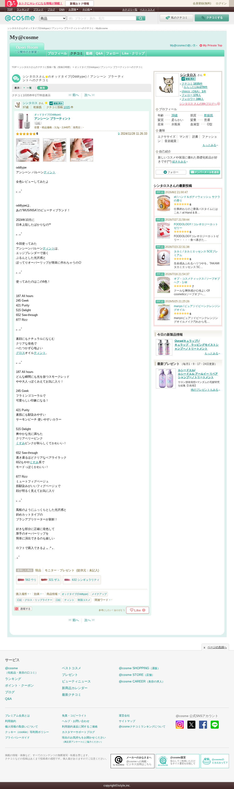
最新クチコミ (71, 694)
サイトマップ (127, 721)
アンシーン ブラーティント (52, 118)
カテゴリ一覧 (129, 9)
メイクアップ (99, 594)
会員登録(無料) (202, 3)
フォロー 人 (191, 95)
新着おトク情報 (79, 3)
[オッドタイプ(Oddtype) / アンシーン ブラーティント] (24, 126)
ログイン (221, 3)
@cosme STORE (136, 675)
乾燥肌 (208, 115)
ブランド (38, 9)
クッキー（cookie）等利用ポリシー (27, 732)
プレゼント (70, 675)
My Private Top (212, 45)
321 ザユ (54, 579)
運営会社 (124, 715)
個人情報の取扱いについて (21, 726)
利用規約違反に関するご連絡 (80, 726)
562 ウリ (30, 579)
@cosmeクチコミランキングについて (142, 726)
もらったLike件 (195, 87)
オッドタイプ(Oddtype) (47, 114)
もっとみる (209, 145)
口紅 (37, 123)
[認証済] (55, 103)
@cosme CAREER (142, 681)
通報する (23, 609)
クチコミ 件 (192, 83)
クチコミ (76, 53)
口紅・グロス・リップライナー (34, 600)
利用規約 (10, 721)
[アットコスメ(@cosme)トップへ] (20, 19)
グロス (20, 353)
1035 (67, 107)
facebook (203, 725)
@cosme (21, 670)
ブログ (51, 9)
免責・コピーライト (74, 715)
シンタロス (30, 103)
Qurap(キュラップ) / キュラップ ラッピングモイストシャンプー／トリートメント (196, 344)
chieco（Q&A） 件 (194, 91)
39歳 (174, 115)
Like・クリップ (133, 53)
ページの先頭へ (217, 647)
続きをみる (179, 161)
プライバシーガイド (17, 737)
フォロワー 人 (193, 99)
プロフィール (57, 53)
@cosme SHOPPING (139, 668)
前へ (75, 95)
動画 (89, 53)
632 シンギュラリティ (85, 579)
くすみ (20, 443)
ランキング (23, 9)
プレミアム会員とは (17, 715)
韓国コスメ (84, 600)
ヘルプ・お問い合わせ (75, 721)
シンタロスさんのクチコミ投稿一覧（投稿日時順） (45, 67)
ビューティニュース (76, 681)
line (215, 725)
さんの (199, 103)
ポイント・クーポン (19, 685)
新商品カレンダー (75, 688)
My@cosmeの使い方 (183, 45)
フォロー (112, 53)
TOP (10, 9)
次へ (87, 95)
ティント (50, 172)
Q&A (61, 9)
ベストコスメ (147, 9)
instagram (180, 725)
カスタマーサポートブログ (78, 732)
